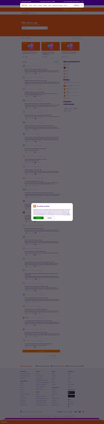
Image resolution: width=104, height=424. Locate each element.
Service (65, 5)
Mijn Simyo (76, 5)
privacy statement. (66, 214)
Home (30, 5)
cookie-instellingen (40, 214)
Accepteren (38, 218)
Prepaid (40, 5)
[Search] (81, 5)
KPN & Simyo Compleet (57, 5)
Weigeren (50, 218)
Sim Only (35, 5)
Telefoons (45, 5)
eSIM (50, 5)
